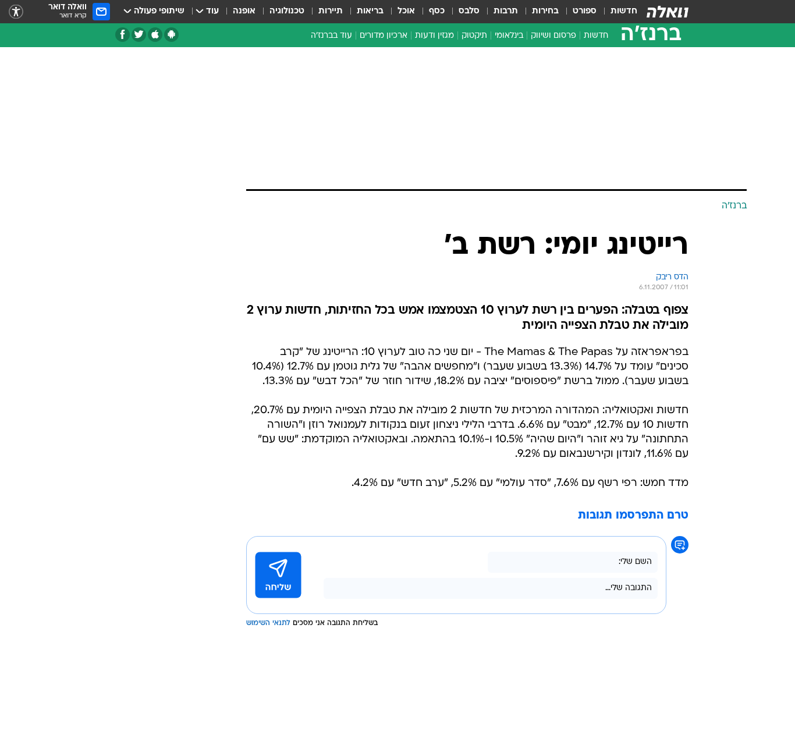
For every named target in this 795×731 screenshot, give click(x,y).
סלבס (469, 11)
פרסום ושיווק (553, 36)
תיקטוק (474, 36)
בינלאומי (509, 36)
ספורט (585, 11)
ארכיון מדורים (383, 36)
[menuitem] (617, 11)
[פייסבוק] (122, 34)
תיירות (330, 11)
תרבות (506, 11)
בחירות (545, 11)
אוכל (406, 11)
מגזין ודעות (434, 36)
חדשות (624, 11)
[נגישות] (16, 12)
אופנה (244, 11)
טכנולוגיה (286, 11)
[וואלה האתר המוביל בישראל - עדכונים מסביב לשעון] (667, 11)
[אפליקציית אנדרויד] (171, 34)
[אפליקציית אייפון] (155, 34)
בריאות (370, 11)
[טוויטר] (139, 34)
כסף (437, 11)
